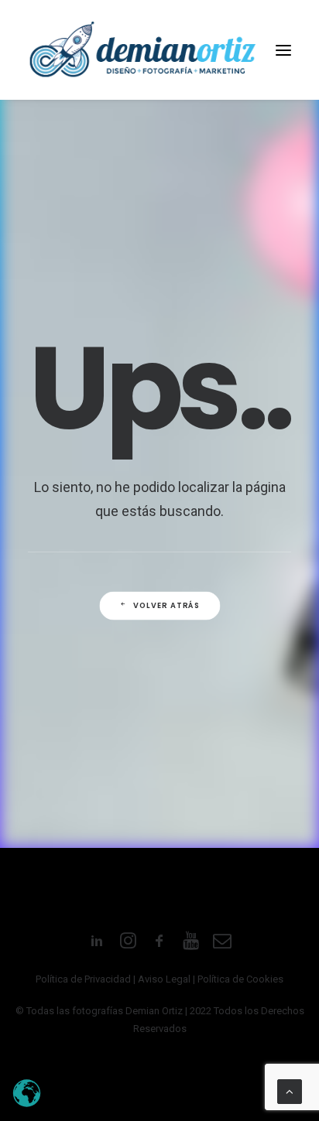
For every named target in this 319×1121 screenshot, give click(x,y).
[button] (283, 50)
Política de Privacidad (83, 979)
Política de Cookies (240, 979)
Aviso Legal (164, 979)
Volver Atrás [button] (167, 605)
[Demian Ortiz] (142, 50)
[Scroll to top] (289, 1091)
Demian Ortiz (154, 1011)
